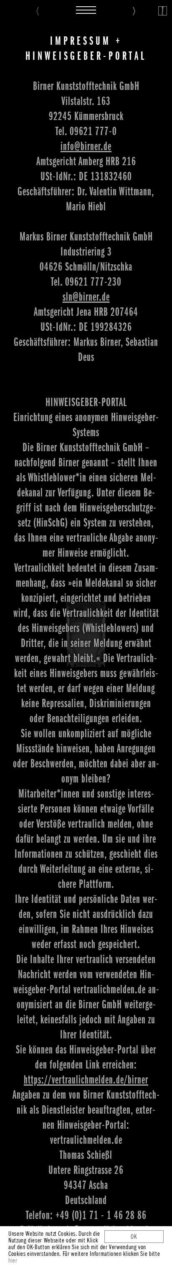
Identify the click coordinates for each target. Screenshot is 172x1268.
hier (13, 1260)
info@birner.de (86, 146)
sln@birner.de (86, 297)
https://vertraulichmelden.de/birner (86, 1080)
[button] (86, 8)
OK (134, 1236)
